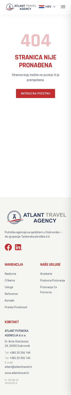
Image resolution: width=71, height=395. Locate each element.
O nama (10, 280)
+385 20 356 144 (20, 352)
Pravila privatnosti (16, 307)
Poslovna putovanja (52, 280)
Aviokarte (46, 273)
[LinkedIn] (18, 248)
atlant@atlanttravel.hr (18, 366)
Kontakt (9, 300)
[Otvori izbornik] (63, 7)
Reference (11, 293)
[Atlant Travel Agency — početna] (20, 7)
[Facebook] (8, 248)
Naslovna (10, 273)
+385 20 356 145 (20, 358)
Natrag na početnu (35, 93)
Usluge (9, 287)
